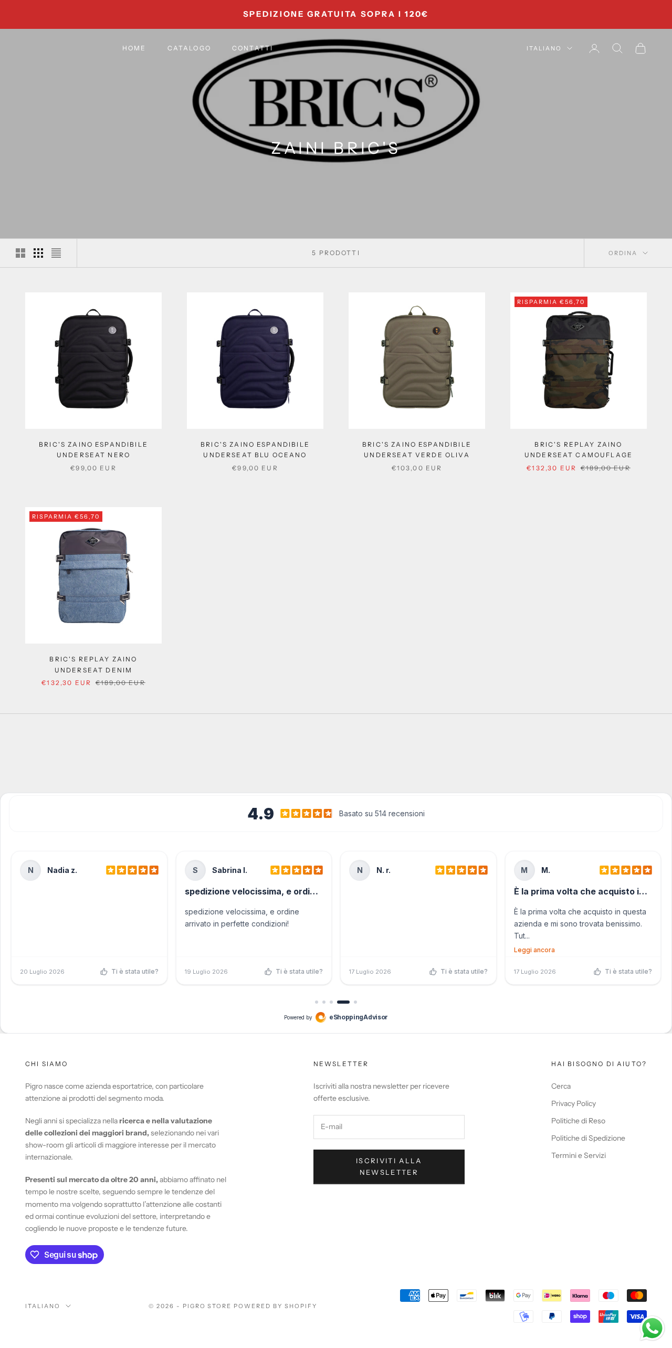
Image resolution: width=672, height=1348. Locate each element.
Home (134, 48)
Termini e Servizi (578, 1155)
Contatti (252, 48)
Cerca (561, 1086)
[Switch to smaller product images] (38, 253)
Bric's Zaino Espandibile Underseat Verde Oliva (416, 449)
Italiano (544, 48)
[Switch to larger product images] (20, 253)
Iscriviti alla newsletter (389, 1166)
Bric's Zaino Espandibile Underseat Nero (93, 449)
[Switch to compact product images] (56, 253)
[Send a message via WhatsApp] (652, 1328)
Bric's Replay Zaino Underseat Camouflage (578, 449)
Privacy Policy (573, 1103)
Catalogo (189, 48)
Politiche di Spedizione (588, 1138)
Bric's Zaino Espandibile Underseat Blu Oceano (255, 449)
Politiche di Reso (578, 1120)
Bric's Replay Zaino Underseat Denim (93, 664)
